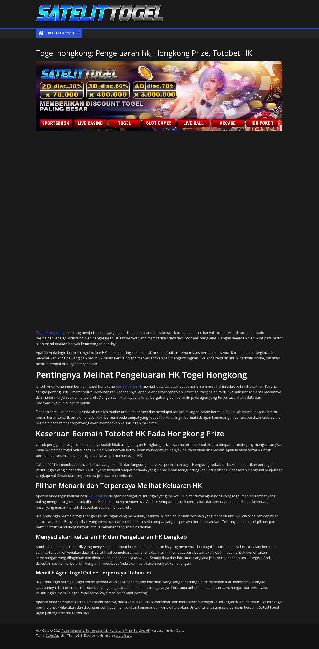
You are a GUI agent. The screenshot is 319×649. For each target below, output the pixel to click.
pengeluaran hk (129, 386)
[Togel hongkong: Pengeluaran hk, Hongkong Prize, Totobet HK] (41, 33)
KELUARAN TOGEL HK (64, 33)
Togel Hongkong (50, 332)
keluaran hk (98, 496)
